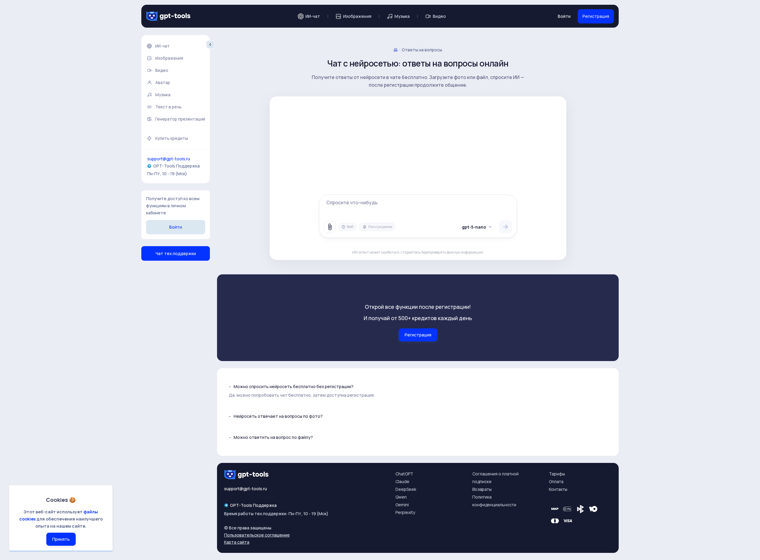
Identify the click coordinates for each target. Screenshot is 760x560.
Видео (439, 16)
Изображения (357, 16)
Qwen (401, 497)
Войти (564, 16)
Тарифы (557, 474)
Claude (402, 481)
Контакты (558, 489)
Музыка (402, 16)
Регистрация (595, 16)
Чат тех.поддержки (176, 253)
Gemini (402, 504)
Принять (61, 539)
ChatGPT (404, 474)
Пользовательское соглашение (257, 535)
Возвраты (482, 489)
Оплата (556, 481)
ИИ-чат (312, 16)
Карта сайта (236, 542)
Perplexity (405, 512)
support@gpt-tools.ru (168, 159)
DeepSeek (405, 489)
